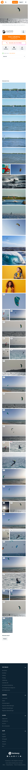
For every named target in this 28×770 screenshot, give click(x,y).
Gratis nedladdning (14, 37)
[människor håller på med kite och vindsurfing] (13, 90)
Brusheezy (4, 759)
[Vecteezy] (2, 2)
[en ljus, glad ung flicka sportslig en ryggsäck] (13, 282)
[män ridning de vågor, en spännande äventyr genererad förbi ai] (13, 192)
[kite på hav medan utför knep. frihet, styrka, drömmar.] (13, 253)
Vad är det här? (12, 53)
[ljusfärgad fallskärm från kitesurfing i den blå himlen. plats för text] (13, 237)
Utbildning (4, 769)
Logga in (21, 2)
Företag (4, 766)
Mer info (5, 55)
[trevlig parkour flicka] (6, 169)
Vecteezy (4, 762)
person (5, 727)
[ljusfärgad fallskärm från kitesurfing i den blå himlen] (9, 179)
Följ (23, 32)
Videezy (4, 764)
